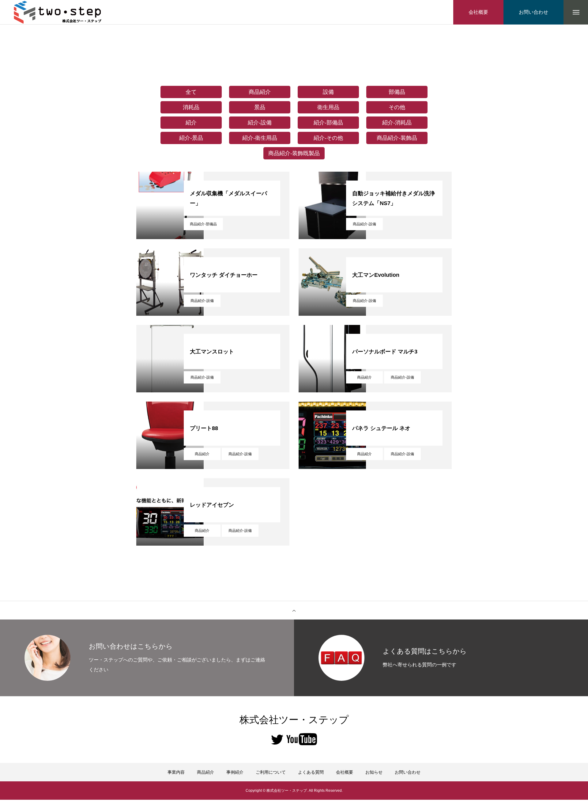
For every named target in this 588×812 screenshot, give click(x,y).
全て (191, 92)
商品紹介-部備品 (203, 224)
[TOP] (294, 610)
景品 (259, 107)
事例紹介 (234, 772)
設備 (328, 92)
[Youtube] (301, 739)
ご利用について (271, 772)
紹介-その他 (328, 138)
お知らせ (374, 772)
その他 (397, 107)
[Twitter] (277, 739)
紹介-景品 (191, 138)
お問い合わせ (407, 772)
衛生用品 (328, 107)
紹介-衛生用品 (259, 138)
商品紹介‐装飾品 (397, 138)
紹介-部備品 (328, 123)
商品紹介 (260, 92)
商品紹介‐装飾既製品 (294, 153)
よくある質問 (311, 772)
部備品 (397, 92)
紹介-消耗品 (397, 123)
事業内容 (176, 772)
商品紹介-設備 (364, 224)
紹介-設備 (260, 123)
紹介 (191, 123)
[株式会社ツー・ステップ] (58, 12)
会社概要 (344, 772)
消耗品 (191, 107)
